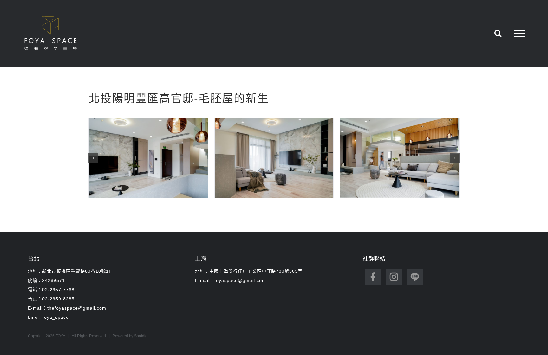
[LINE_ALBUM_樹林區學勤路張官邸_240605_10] (274, 158)
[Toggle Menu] (519, 33)
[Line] (415, 275)
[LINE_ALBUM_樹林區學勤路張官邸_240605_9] (399, 158)
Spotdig (140, 336)
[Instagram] (394, 275)
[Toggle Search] (497, 33)
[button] (93, 158)
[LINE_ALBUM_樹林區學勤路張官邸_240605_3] (148, 158)
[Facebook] (373, 275)
